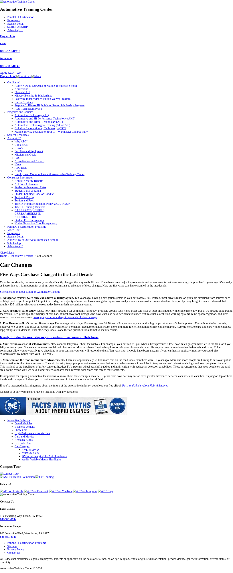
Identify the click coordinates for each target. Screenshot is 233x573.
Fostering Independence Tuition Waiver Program (42, 98)
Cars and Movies (24, 436)
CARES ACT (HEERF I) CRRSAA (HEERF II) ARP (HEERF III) (29, 213)
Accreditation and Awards (29, 161)
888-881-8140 (10, 66)
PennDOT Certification (20, 17)
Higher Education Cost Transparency (36, 223)
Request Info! (8, 76)
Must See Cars (30, 452)
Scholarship (14, 243)
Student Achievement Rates (30, 187)
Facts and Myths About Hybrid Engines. (145, 385)
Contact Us (21, 144)
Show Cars (21, 429)
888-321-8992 (10, 51)
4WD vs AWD (30, 449)
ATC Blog (21, 167)
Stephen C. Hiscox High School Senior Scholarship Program (49, 105)
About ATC (14, 138)
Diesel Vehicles (23, 423)
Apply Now (7, 72)
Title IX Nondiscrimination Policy (42, 203)
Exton (3, 43)
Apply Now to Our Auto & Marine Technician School (46, 85)
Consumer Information (20, 177)
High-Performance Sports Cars (32, 433)
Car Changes (22, 446)
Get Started (13, 82)
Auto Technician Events (28, 108)
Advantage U (15, 30)
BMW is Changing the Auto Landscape (44, 456)
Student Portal (15, 23)
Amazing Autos (24, 439)
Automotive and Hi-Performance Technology (45, 118)
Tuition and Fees (24, 200)
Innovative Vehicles (18, 420)
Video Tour (13, 229)
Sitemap (12, 546)
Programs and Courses (20, 111)
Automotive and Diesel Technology (39, 121)
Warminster (6, 58)
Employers (13, 20)
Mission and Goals (25, 154)
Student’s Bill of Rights (28, 190)
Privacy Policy (15, 549)
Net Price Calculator (26, 184)
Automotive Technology (32, 115)
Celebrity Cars (23, 443)
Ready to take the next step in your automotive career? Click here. (49, 337)
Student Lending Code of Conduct (34, 193)
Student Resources (18, 134)
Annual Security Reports (29, 180)
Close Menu (7, 252)
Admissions (21, 89)
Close (18, 72)
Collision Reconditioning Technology (40, 128)
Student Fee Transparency (29, 220)
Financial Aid (22, 92)
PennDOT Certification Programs (26, 226)
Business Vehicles (25, 426)
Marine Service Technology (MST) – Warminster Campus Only (51, 131)
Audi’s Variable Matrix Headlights (41, 459)
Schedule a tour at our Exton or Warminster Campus (30, 291)
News (18, 164)
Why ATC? (21, 141)
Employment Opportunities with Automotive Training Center (49, 174)
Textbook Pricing (24, 197)
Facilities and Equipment (29, 151)
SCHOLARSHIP (17, 26)
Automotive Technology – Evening (42, 125)
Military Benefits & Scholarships (33, 95)
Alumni (19, 170)
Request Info (7, 36)
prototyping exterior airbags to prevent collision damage (65, 317)
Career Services (24, 102)
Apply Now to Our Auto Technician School (32, 239)
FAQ (17, 157)
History (19, 148)
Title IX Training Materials (30, 207)
